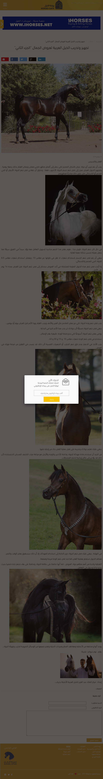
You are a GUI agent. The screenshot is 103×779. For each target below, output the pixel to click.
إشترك (51, 399)
